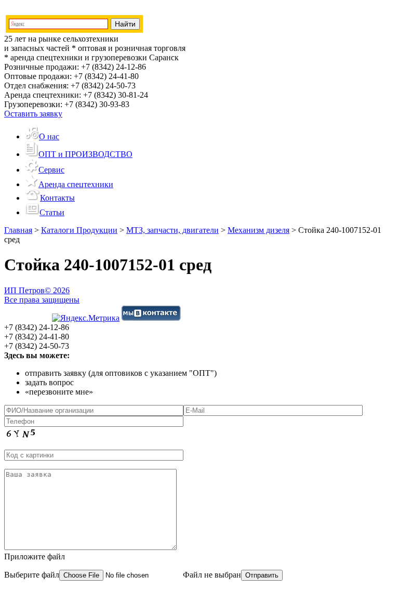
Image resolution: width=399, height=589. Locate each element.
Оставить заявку (33, 113)
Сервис (51, 169)
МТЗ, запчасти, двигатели (172, 230)
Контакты (57, 197)
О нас (49, 136)
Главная (18, 230)
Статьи (51, 212)
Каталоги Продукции (79, 230)
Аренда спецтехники (75, 184)
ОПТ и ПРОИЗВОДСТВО (85, 154)
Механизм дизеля (258, 230)
